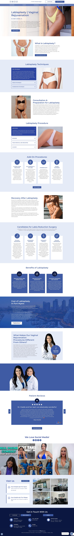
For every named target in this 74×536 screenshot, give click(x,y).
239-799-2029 (13, 490)
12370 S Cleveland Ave (18, 520)
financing (37, 317)
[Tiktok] (17, 2)
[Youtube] (13, 2)
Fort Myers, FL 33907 (18, 521)
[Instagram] (15, 2)
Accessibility (44, 532)
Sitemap (49, 532)
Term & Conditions (38, 532)
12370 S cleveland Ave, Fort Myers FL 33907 (19, 488)
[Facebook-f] (10, 2)
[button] (9, 411)
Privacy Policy (32, 532)
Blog (52, 532)
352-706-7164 (34, 525)
